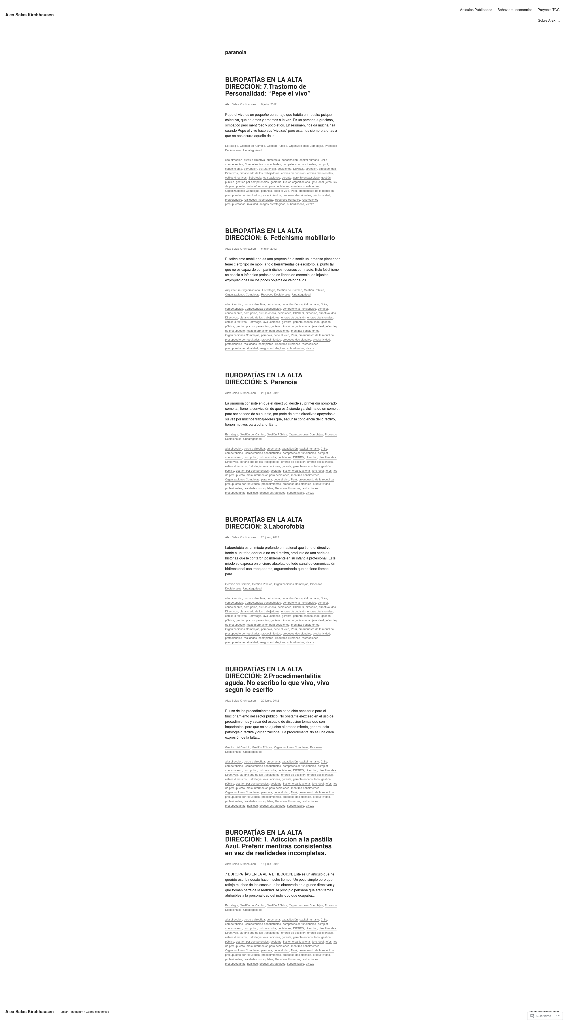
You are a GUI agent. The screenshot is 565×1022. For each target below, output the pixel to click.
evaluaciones (271, 177)
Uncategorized (252, 150)
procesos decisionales (297, 195)
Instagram (76, 1012)
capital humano (309, 160)
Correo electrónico (97, 1012)
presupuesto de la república (316, 191)
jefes (329, 182)
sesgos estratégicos (272, 204)
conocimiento (233, 169)
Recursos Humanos (287, 199)
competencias (234, 164)
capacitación (290, 160)
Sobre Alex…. (549, 20)
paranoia (266, 191)
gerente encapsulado (306, 177)
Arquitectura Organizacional (242, 290)
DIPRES (298, 169)
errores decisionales (320, 173)
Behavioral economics (514, 9)
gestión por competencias (252, 182)
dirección (311, 169)
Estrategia (231, 146)
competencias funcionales (299, 164)
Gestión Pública (277, 146)
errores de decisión (293, 173)
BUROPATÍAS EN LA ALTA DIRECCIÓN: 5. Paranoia (263, 379)
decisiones (284, 169)
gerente (286, 177)
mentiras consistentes (305, 186)
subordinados (295, 204)
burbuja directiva (254, 160)
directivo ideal (328, 169)
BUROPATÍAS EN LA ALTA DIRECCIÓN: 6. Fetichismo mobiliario (280, 234)
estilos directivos (236, 177)
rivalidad (252, 204)
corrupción (250, 169)
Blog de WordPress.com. (544, 1012)
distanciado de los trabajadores (259, 173)
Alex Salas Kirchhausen (29, 15)
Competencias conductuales (263, 164)
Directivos (231, 173)
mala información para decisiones (268, 186)
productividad (321, 195)
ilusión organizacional (297, 182)
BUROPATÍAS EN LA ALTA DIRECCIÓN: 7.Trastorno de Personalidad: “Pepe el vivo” (268, 86)
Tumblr (63, 1012)
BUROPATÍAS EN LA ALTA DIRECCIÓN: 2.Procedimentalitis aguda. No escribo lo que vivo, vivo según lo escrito (277, 679)
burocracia (273, 160)
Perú (294, 191)
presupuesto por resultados (242, 195)
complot (323, 164)
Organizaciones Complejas (306, 146)
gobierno (276, 182)
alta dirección (233, 160)
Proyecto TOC (549, 9)
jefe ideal (318, 182)
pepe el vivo (281, 191)
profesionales (233, 199)
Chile (324, 160)
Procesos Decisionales (275, 294)
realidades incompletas (258, 199)
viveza (310, 204)
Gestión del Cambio (252, 146)
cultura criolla (267, 169)
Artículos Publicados (476, 9)
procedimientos (271, 195)
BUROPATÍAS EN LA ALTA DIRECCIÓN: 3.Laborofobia (265, 523)
